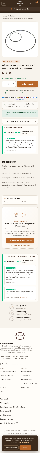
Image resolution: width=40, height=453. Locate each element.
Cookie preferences (6, 419)
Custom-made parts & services (20, 240)
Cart (1, 383)
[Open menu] (3, 3)
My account (25, 387)
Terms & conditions (6, 411)
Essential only (11, 448)
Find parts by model (21, 9)
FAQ (1, 391)
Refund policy (4, 399)
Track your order (26, 379)
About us (3, 387)
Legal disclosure (5, 415)
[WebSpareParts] (20, 3)
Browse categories (6, 375)
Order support (26, 375)
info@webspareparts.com (12, 364)
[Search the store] (31, 3)
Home (4, 16)
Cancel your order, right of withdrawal (12, 407)
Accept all (25, 448)
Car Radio (11, 16)
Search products (5, 379)
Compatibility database (8, 371)
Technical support (27, 371)
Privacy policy (4, 403)
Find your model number (29, 383)
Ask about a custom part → (20, 246)
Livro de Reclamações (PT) (9, 423)
